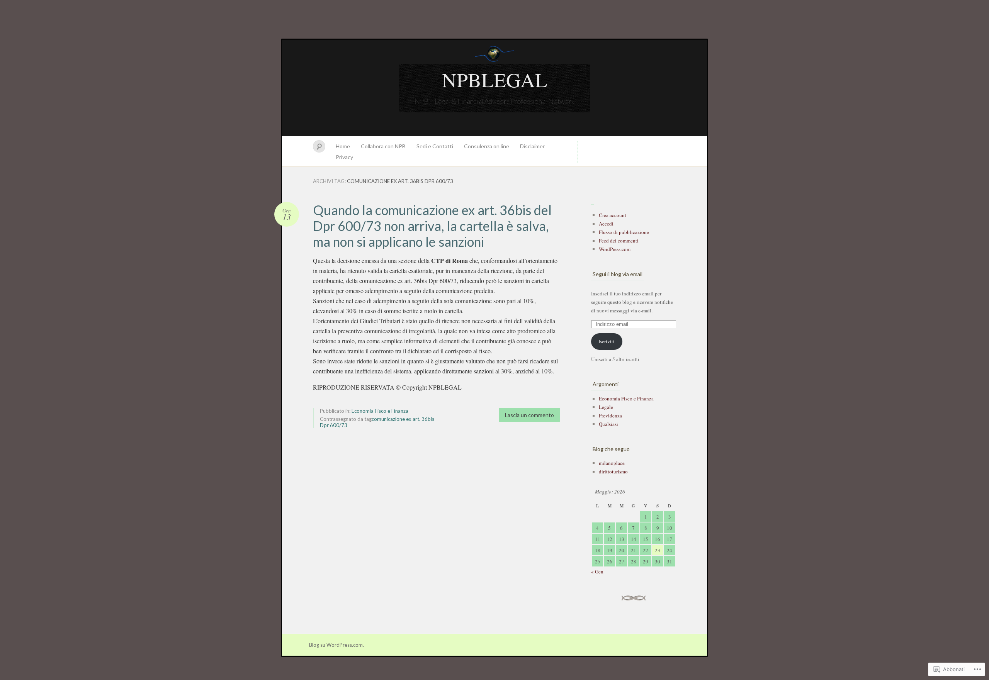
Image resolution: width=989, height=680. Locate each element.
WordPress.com (614, 249)
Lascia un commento (529, 415)
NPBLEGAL (494, 79)
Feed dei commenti (619, 240)
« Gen (597, 571)
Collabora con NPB (383, 146)
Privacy (344, 157)
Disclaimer (532, 146)
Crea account (612, 215)
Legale (606, 407)
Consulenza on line (486, 146)
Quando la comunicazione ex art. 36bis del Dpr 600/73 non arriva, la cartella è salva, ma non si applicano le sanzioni (432, 225)
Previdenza (610, 415)
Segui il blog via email (617, 274)
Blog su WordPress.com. (336, 645)
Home (343, 146)
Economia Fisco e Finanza (380, 411)
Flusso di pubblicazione (624, 232)
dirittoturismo (613, 471)
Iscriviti (606, 341)
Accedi (606, 223)
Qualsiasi (608, 424)
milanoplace (612, 463)
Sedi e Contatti (434, 146)
